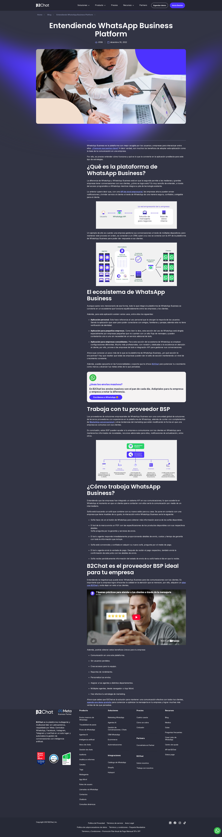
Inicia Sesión (177, 5)
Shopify (111, 767)
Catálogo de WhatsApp (117, 762)
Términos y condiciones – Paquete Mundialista (127, 827)
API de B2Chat (170, 750)
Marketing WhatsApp (116, 717)
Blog (167, 717)
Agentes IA (83, 735)
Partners (143, 5)
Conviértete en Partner (145, 745)
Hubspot (111, 772)
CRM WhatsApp (114, 735)
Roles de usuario (85, 784)
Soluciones (82, 5)
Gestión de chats (86, 750)
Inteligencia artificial (86, 740)
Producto (99, 5)
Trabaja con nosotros (145, 768)
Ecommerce (112, 740)
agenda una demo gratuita (99, 702)
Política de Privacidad (96, 823)
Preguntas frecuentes (173, 732)
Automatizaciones (115, 745)
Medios (168, 722)
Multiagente (83, 774)
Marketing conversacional (102, 422)
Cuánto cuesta (142, 717)
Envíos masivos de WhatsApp (86, 718)
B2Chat (155, 364)
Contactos (83, 794)
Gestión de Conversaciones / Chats (117, 728)
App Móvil (83, 779)
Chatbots (82, 799)
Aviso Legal (129, 823)
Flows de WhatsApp (87, 730)
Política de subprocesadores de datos (92, 827)
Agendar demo (159, 5)
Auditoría (82, 755)
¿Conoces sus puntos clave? (105, 148)
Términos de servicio (115, 823)
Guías (167, 727)
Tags (81, 770)
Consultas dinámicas (87, 804)
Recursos (127, 5)
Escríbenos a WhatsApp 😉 (105, 397)
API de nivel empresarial (131, 191)
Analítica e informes (87, 759)
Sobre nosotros (143, 763)
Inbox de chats (85, 745)
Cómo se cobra (143, 722)
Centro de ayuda (171, 745)
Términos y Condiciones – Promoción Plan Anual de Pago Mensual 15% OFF (111, 831)
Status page (170, 755)
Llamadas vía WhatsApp (88, 789)
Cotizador (140, 727)
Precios (114, 5)
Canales (82, 765)
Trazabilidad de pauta (87, 725)
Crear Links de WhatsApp (170, 738)
